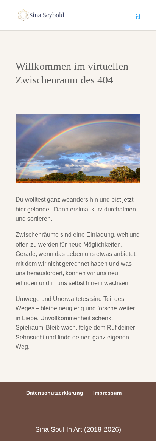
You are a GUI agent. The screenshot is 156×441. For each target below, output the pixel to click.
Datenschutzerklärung (54, 393)
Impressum (107, 393)
